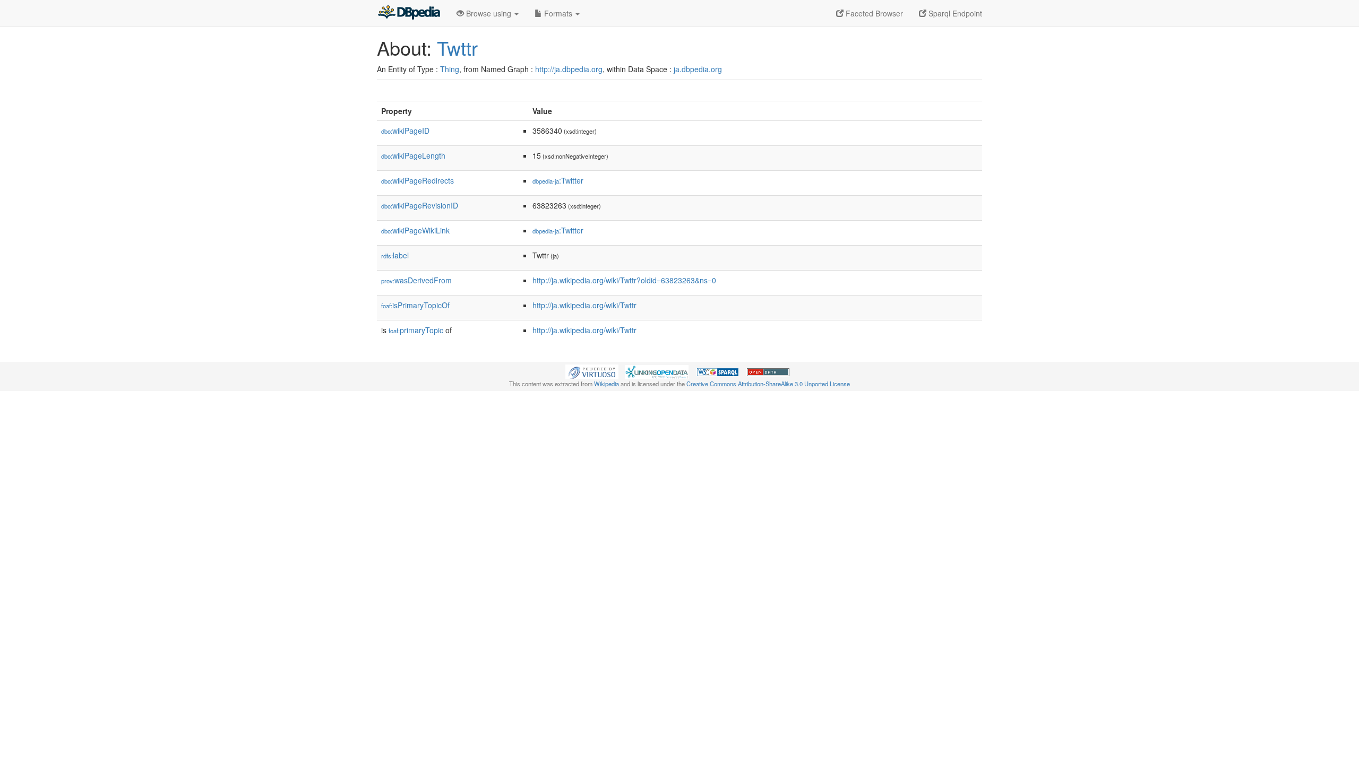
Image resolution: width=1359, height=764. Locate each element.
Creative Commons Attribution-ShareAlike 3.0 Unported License (768, 383)
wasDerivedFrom (416, 280)
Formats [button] (558, 13)
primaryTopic (416, 330)
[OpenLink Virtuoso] (591, 371)
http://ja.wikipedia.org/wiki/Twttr (584, 305)
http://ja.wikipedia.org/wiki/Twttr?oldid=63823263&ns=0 (624, 280)
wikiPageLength (413, 155)
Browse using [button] (488, 13)
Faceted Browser (873, 13)
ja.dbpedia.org (698, 69)
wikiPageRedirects (417, 180)
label (395, 255)
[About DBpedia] (409, 13)
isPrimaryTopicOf (415, 305)
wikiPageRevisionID (419, 205)
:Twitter (557, 180)
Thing (449, 69)
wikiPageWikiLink (415, 230)
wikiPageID (405, 130)
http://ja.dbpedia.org (569, 69)
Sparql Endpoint (954, 13)
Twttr (457, 47)
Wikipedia (606, 383)
